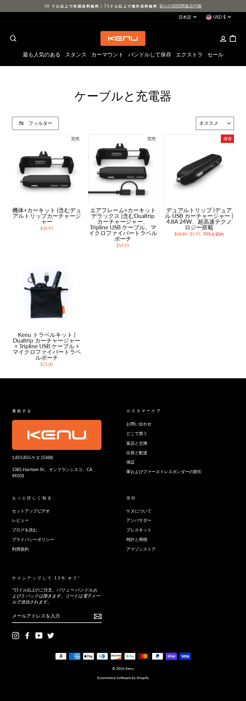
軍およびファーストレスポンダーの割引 (164, 471)
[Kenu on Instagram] (15, 635)
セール (215, 54)
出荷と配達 (136, 452)
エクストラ (189, 54)
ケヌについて (139, 510)
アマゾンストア (141, 548)
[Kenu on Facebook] (27, 635)
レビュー (20, 520)
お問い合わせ (139, 423)
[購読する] (98, 616)
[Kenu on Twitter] (50, 635)
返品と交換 (136, 443)
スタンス (76, 54)
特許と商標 (136, 539)
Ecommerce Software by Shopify (123, 677)
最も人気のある (42, 54)
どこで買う (136, 433)
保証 (130, 461)
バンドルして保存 (149, 54)
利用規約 (20, 548)
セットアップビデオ (31, 510)
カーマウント (107, 54)
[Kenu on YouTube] (39, 635)
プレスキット (139, 529)
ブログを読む (24, 529)
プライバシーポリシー (33, 539)
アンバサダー (139, 520)
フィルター (39, 123)
